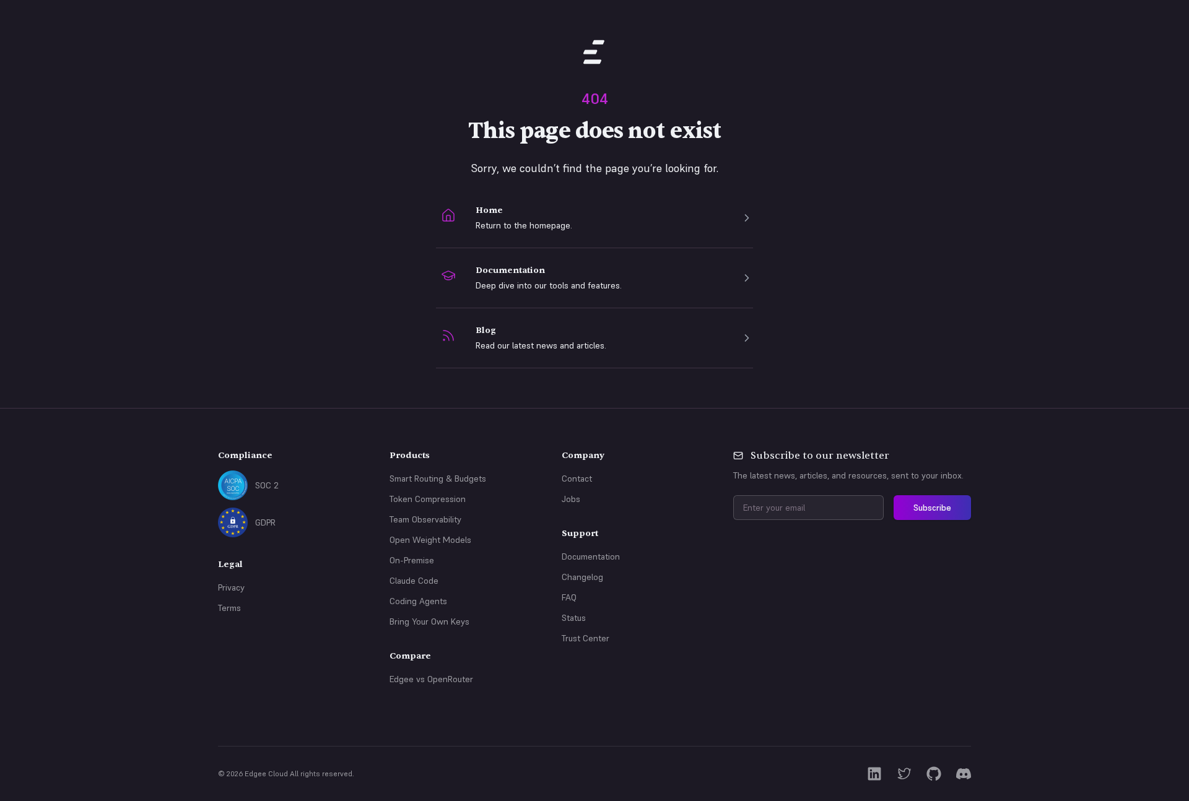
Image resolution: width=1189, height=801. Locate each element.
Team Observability (425, 519)
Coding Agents (418, 601)
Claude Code (414, 580)
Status (574, 617)
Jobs (571, 498)
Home (489, 210)
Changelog (582, 576)
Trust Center (585, 638)
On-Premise (412, 560)
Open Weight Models (430, 539)
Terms (229, 607)
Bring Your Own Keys (429, 621)
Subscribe (932, 507)
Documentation (510, 270)
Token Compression (428, 498)
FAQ (569, 597)
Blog (486, 330)
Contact (577, 478)
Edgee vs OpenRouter (431, 679)
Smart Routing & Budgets (438, 478)
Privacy (231, 587)
